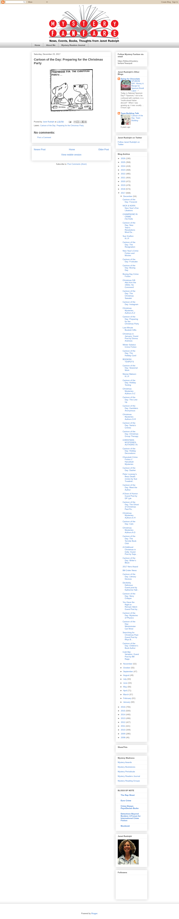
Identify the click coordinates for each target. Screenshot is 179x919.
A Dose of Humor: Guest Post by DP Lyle (130, 495)
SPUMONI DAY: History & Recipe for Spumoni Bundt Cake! (137, 86)
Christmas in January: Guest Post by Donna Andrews (130, 337)
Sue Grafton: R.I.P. (128, 237)
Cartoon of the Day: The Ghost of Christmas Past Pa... (131, 505)
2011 (123, 726)
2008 (123, 737)
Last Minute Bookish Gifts (129, 328)
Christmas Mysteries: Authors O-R (129, 416)
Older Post (103, 149)
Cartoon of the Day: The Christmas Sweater (129, 294)
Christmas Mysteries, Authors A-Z (129, 310)
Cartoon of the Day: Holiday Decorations (129, 450)
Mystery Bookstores (126, 767)
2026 (123, 158)
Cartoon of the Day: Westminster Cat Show (129, 625)
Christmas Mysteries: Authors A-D (129, 530)
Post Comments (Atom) (77, 164)
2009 (123, 734)
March (126, 694)
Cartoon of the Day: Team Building (137, 118)
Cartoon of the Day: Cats (129, 522)
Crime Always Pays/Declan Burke (130, 807)
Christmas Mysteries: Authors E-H (129, 515)
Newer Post (39, 149)
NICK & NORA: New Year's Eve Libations (131, 208)
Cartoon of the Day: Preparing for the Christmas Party (62, 125)
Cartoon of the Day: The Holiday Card (129, 353)
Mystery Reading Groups (129, 781)
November (128, 664)
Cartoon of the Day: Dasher (129, 469)
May (125, 687)
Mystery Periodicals (126, 771)
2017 (123, 193)
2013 (123, 718)
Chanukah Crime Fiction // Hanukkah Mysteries (130, 460)
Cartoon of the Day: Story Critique (129, 596)
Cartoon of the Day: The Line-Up (130, 399)
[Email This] (75, 121)
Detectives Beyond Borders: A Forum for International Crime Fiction (131, 817)
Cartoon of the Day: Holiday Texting (129, 382)
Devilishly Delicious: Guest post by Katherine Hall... (131, 586)
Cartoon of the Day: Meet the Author (130, 487)
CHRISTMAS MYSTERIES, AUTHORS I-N (130, 442)
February (127, 698)
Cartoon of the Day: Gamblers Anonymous (130, 408)
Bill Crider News (130, 570)
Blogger (94, 913)
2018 (123, 189)
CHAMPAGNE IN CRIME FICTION (130, 216)
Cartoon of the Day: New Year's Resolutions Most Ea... (129, 227)
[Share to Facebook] (83, 121)
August (126, 675)
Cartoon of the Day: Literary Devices (129, 576)
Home (37, 45)
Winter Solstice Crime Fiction (129, 346)
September (128, 671)
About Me (50, 45)
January (127, 702)
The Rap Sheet (128, 795)
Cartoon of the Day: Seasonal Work (130, 367)
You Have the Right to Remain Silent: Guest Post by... (131, 605)
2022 (123, 174)
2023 (123, 170)
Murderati (125, 826)
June (125, 683)
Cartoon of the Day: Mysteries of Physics (130, 615)
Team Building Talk (130, 113)
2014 (123, 714)
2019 (123, 185)
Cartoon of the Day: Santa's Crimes (129, 425)
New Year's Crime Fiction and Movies (130, 253)
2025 (123, 162)
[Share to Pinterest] (85, 121)
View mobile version (71, 154)
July (125, 679)
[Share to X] (80, 121)
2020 (123, 181)
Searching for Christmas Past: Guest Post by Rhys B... (131, 636)
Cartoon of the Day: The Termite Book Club (129, 539)
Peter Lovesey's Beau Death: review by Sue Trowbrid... (130, 477)
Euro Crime (126, 800)
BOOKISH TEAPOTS (128, 360)
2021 (123, 177)
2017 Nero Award (130, 566)
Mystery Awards (125, 762)
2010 (123, 730)
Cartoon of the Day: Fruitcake (130, 260)
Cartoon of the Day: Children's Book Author (130, 645)
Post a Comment (44, 137)
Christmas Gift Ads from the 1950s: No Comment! (129, 283)
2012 (123, 722)
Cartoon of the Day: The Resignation (129, 244)
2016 (123, 707)
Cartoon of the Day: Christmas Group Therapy (130, 433)
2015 (123, 711)
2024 (123, 166)
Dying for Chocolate (130, 79)
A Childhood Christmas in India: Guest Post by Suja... (130, 550)
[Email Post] (70, 122)
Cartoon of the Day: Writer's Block (129, 560)
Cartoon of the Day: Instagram (130, 303)
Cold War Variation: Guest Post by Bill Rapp (131, 655)
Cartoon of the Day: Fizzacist (130, 200)
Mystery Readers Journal (73, 45)
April (125, 690)
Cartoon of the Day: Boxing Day (129, 267)
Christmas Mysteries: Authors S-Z (129, 391)
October (127, 668)
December (128, 196)
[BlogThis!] (77, 121)
